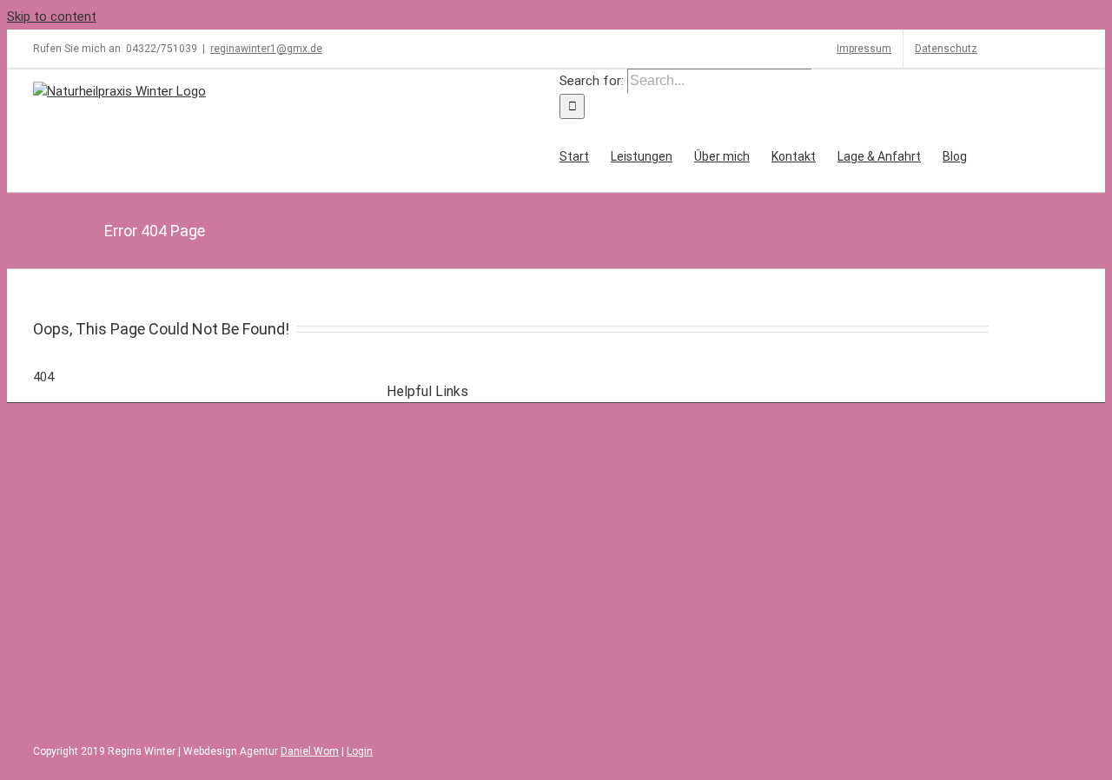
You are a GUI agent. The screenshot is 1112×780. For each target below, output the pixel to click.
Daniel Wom (310, 751)
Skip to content (51, 16)
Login (360, 751)
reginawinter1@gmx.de (266, 49)
